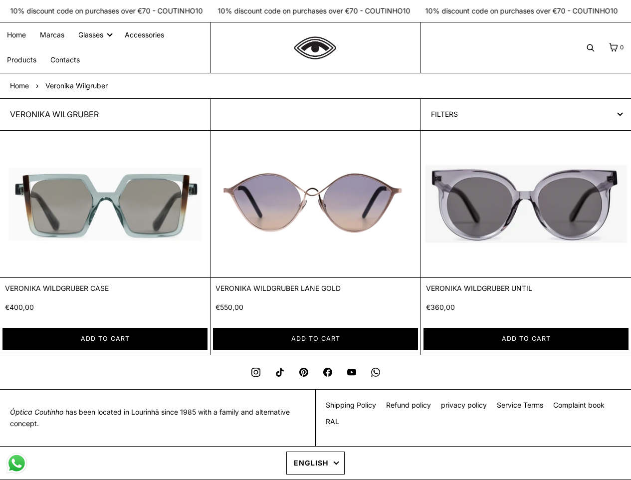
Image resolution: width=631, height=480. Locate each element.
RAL (332, 421)
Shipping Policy (351, 405)
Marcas (52, 34)
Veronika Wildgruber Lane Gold (278, 288)
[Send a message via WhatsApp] (16, 463)
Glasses (90, 34)
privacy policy (464, 405)
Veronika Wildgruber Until (479, 288)
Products (21, 59)
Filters (444, 114)
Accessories (144, 34)
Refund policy (408, 405)
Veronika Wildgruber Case (57, 288)
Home (16, 34)
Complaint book (579, 405)
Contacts (65, 59)
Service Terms (520, 405)
